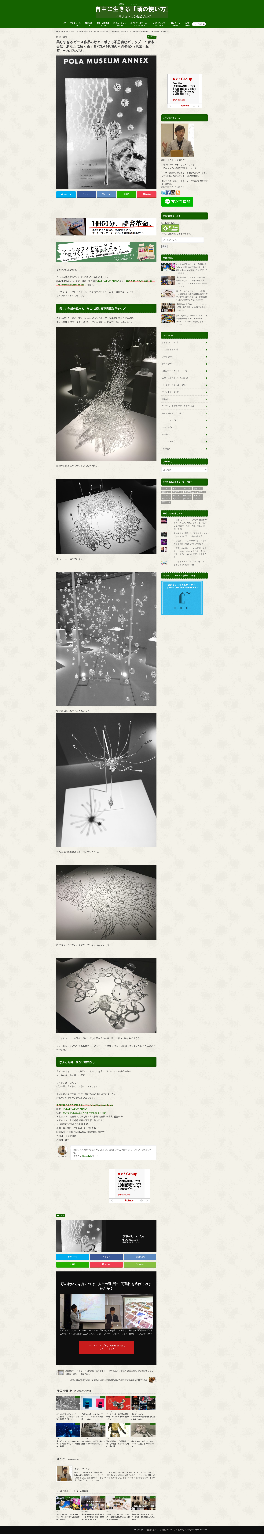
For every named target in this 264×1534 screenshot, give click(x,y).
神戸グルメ (187, 499)
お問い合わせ (175, 24)
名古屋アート (178, 492)
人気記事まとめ (170, 349)
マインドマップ (159, 24)
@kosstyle (87, 1156)
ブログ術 (167, 427)
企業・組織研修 (103, 24)
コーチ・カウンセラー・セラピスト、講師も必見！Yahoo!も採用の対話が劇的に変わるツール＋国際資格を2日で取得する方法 (191, 295)
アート (61, 1215)
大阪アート (201, 492)
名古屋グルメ (190, 492)
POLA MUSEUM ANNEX (107, 280)
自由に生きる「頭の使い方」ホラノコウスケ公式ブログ (169, 1530)
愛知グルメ (177, 495)
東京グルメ (198, 495)
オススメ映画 (169, 441)
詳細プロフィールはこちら (89, 1480)
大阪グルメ (166, 495)
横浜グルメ (166, 499)
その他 (187, 24)
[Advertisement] (106, 208)
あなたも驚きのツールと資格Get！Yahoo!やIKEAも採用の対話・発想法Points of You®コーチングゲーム (191, 268)
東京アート (187, 495)
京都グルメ (166, 492)
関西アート (166, 502)
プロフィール (75, 24)
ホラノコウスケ (82, 1468)
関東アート (198, 499)
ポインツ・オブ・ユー (139, 24)
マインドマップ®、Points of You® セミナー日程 (106, 1347)
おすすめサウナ (170, 342)
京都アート (198, 489)
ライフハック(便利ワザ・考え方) (178, 406)
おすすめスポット (171, 413)
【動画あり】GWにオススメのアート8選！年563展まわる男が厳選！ (191, 307)
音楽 (166, 434)
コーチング (187, 489)
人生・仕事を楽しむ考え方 (175, 378)
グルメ (167, 363)
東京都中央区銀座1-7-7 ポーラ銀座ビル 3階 (84, 1112)
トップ (63, 24)
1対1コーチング (119, 24)
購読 (164, 246)
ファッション (169, 420)
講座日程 (88, 24)
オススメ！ (177, 489)
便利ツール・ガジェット (174, 370)
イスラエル (166, 489)
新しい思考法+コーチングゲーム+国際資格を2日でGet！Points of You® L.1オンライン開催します (191, 320)
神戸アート (177, 499)
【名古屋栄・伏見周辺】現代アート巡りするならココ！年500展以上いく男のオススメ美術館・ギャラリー (191, 281)
